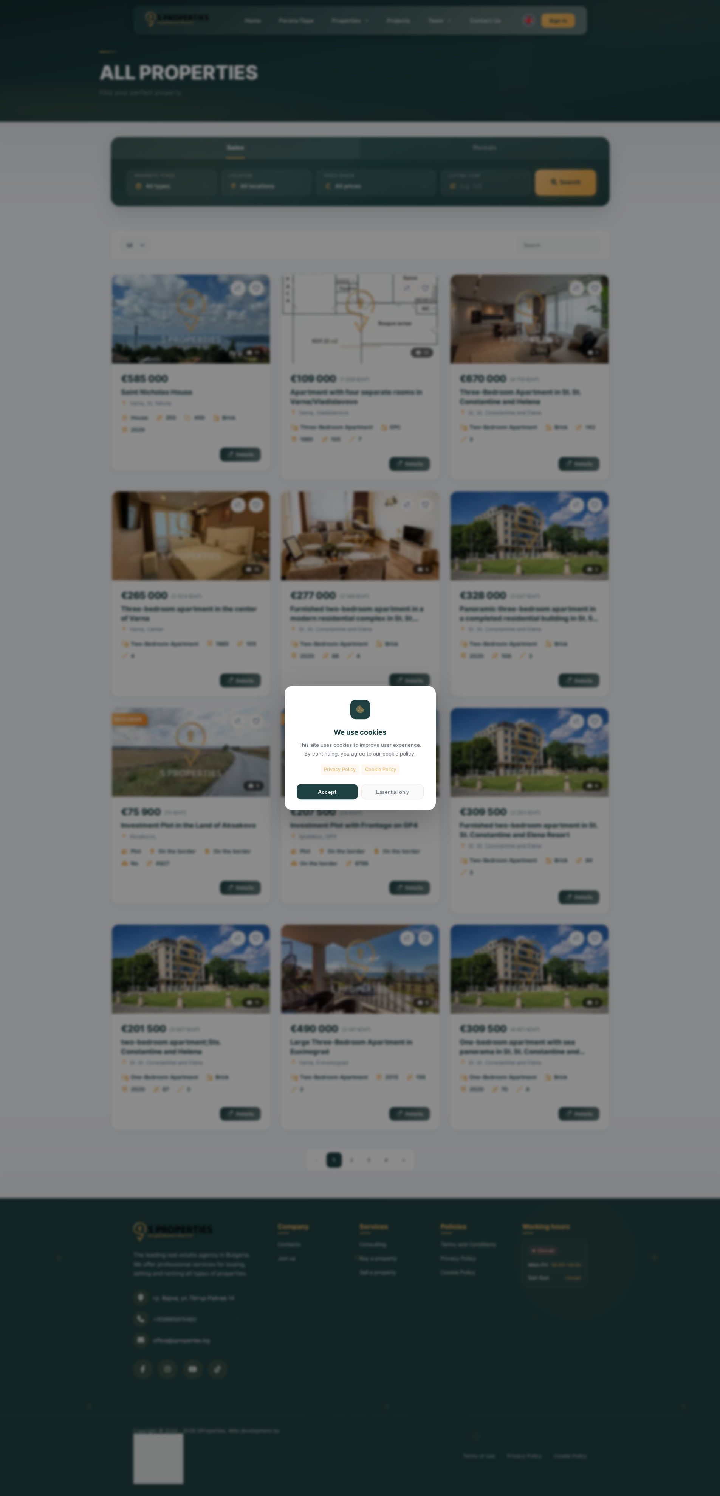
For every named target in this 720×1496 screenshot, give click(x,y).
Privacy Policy (340, 769)
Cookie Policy (380, 769)
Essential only (392, 792)
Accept (327, 792)
